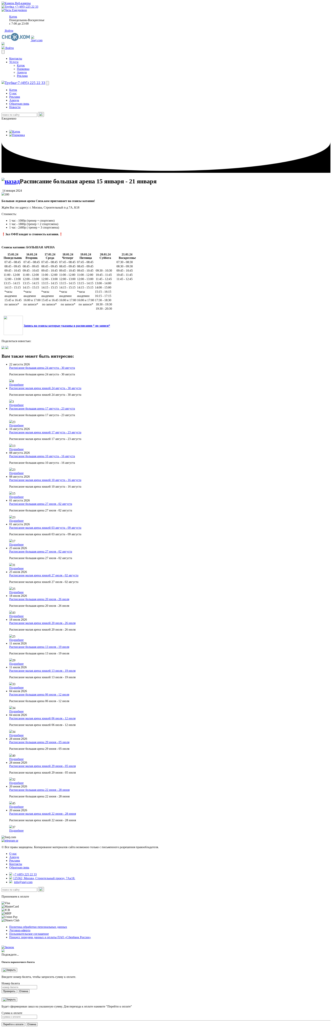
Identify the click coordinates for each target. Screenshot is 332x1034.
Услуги (13, 62)
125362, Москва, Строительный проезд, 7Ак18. (44, 878)
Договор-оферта (19, 930)
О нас (13, 93)
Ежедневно (19, 10)
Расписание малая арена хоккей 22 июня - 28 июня (42, 813)
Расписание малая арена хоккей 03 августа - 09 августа (45, 527)
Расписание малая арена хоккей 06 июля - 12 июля (42, 718)
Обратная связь (19, 103)
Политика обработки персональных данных (38, 926)
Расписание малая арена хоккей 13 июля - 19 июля (42, 670)
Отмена (23, 991)
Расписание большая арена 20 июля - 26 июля (39, 599)
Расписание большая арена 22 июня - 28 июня (39, 789)
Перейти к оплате (13, 1024)
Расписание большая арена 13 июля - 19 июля (39, 646)
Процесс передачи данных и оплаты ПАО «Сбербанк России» (50, 937)
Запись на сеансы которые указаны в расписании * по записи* (67, 325)
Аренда (22, 72)
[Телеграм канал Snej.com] (10, 840)
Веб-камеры (22, 3)
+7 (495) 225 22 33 (26, 6)
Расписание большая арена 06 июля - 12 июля (39, 694)
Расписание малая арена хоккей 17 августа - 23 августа (45, 432)
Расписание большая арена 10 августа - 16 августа (42, 456)
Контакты (15, 58)
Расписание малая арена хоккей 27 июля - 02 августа (43, 575)
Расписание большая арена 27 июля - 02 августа (40, 503)
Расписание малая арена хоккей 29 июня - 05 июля (42, 766)
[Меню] (3, 52)
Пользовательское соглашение (29, 933)
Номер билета (11, 983)
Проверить (9, 991)
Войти (8, 30)
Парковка (23, 69)
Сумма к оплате (12, 1013)
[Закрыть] (9, 970)
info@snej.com (23, 882)
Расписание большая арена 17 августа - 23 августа (42, 408)
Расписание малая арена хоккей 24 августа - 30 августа (45, 388)
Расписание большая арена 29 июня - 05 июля (39, 742)
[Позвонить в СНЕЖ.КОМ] (8, 947)
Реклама (22, 75)
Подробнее (16, 384)
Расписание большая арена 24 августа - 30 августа (42, 367)
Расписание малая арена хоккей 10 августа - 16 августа (45, 480)
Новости (15, 107)
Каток (13, 16)
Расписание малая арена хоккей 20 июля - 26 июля (42, 623)
